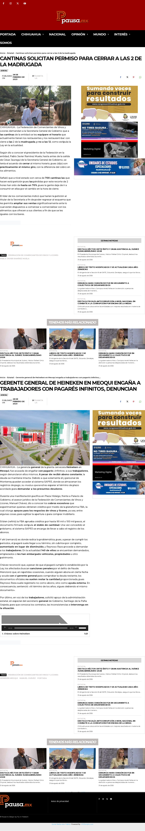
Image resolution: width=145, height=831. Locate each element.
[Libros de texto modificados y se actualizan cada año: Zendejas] (72, 338)
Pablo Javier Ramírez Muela (14, 259)
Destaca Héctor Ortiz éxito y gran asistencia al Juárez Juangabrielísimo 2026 (108, 250)
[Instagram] (10, 3)
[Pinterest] (133, 77)
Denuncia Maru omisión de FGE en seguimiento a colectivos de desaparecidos (103, 284)
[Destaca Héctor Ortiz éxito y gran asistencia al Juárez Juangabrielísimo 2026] (23, 338)
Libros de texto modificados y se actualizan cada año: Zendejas (108, 268)
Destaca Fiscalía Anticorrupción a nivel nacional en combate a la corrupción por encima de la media (106, 302)
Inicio (2, 53)
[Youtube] (25, 3)
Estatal (10, 53)
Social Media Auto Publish (61, 824)
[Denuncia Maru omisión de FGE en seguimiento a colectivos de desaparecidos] (122, 338)
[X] (18, 3)
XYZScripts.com (87, 824)
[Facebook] (3, 3)
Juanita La (39, 77)
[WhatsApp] (140, 77)
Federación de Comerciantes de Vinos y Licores (33, 255)
